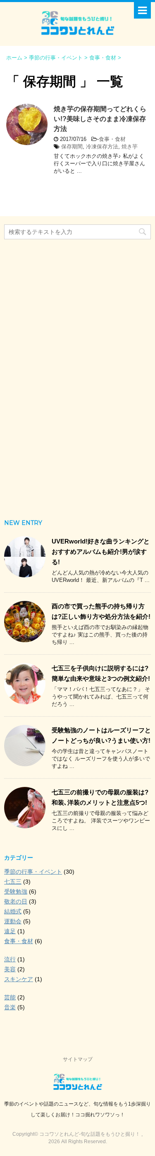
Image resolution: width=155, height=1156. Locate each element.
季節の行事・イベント (33, 871)
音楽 (10, 1007)
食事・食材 (112, 139)
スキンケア (18, 979)
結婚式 (12, 911)
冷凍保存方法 (102, 146)
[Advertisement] (78, 376)
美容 (10, 969)
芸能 (10, 997)
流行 (10, 959)
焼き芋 (130, 146)
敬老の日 (15, 901)
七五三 (12, 881)
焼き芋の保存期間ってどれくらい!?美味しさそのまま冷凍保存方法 (100, 118)
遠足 (10, 931)
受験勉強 (15, 891)
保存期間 (72, 146)
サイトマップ (78, 1059)
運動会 (12, 921)
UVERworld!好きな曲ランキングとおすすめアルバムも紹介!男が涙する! (101, 551)
